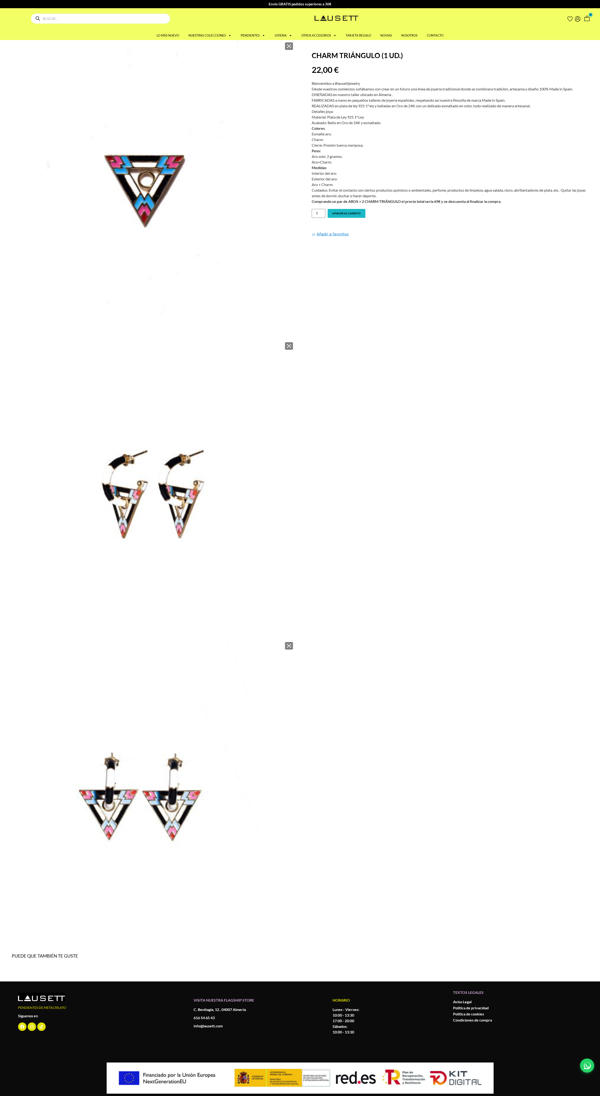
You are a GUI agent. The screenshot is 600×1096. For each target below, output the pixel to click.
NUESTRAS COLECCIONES (207, 35)
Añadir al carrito (346, 213)
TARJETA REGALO (358, 35)
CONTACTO (435, 35)
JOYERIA (280, 35)
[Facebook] (22, 1026)
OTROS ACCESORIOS (316, 35)
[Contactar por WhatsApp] (587, 1066)
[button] (330, 234)
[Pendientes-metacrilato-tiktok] (41, 1026)
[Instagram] (32, 1026)
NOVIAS (386, 35)
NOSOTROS (409, 35)
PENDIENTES (250, 35)
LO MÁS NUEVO (168, 35)
